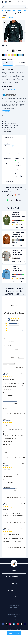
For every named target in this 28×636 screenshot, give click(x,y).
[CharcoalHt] (17, 258)
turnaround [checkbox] (12, 363)
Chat (24, 176)
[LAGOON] (20, 55)
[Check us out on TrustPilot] (25, 624)
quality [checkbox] (5, 363)
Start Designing (14, 633)
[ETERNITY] (12, 55)
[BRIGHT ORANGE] (13, 220)
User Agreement (14, 607)
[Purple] (13, 276)
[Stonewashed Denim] (17, 240)
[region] (14, 324)
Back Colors (13, 150)
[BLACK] (19, 220)
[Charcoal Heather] (13, 222)
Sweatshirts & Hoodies (15, 10)
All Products (5, 10)
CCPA (14, 612)
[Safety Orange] (15, 274)
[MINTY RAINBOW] (9, 55)
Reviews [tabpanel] (11, 305)
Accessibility (14, 603)
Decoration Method (22, 150)
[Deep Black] (15, 258)
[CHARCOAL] (15, 220)
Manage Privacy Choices (14, 605)
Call (18, 176)
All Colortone (6, 111)
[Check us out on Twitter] (6, 624)
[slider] (13, 146)
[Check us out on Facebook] (3, 624)
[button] (20, 413)
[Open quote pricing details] (25, 227)
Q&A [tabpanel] (17, 305)
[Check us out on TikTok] (21, 624)
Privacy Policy (14, 610)
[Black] (23, 240)
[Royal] (17, 274)
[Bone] (15, 240)
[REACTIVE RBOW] (14, 55)
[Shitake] (19, 240)
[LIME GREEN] (23, 220)
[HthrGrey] (13, 258)
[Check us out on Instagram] (10, 624)
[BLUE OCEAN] (23, 55)
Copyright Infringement (14, 614)
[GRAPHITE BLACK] (13, 242)
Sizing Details (14, 90)
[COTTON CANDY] (6, 55)
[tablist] (14, 303)
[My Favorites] (22, 2)
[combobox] (14, 6)
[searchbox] (9, 357)
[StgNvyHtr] (19, 258)
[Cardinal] (19, 274)
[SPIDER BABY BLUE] (17, 55)
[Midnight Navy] (21, 240)
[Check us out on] (14, 624)
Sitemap (14, 619)
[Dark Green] (13, 274)
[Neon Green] (23, 274)
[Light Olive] (13, 240)
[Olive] (21, 220)
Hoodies (24, 10)
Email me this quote (10, 181)
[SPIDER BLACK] (13, 50)
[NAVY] (17, 220)
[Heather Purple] (21, 274)
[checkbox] (4, 181)
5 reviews (10, 17)
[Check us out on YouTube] (17, 624)
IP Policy (14, 616)
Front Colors (6, 150)
